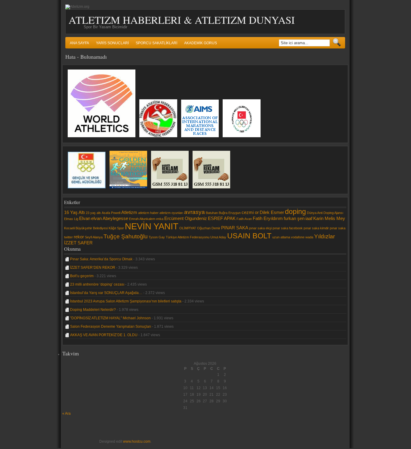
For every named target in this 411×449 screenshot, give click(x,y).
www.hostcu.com (136, 441)
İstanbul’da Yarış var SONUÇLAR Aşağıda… (106, 293)
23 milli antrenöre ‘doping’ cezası (97, 284)
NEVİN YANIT (151, 226)
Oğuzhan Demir (208, 228)
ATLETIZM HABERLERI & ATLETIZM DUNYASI (182, 20)
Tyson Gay (157, 237)
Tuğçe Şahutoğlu (126, 236)
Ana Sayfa (79, 43)
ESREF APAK (222, 218)
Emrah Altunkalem (142, 219)
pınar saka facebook (288, 228)
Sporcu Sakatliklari (156, 43)
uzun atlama (281, 237)
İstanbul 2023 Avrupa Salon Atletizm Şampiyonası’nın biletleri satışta (125, 301)
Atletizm (129, 212)
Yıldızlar (324, 236)
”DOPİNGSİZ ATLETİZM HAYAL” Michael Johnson (110, 318)
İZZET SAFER (78, 242)
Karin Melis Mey (329, 218)
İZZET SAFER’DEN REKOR (92, 267)
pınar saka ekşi (260, 228)
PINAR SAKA (234, 227)
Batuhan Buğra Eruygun (223, 213)
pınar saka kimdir (316, 228)
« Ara (66, 413)
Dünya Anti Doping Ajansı (325, 213)
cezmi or (250, 212)
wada (309, 237)
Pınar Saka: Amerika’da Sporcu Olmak (101, 259)
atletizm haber (148, 213)
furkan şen (294, 218)
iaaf (308, 218)
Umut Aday (218, 237)
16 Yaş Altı (74, 212)
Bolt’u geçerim (82, 276)
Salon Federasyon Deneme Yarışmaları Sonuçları (110, 326)
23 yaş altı (93, 213)
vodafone (297, 237)
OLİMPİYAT (187, 228)
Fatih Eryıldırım (268, 218)
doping (295, 211)
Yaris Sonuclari (112, 43)
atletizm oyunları (171, 213)
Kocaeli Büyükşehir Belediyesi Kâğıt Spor (94, 228)
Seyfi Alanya (94, 237)
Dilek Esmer (272, 212)
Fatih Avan (244, 219)
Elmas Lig (71, 219)
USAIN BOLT (249, 235)
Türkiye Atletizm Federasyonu (187, 237)
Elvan (84, 218)
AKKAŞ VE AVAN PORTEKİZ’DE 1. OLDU (104, 335)
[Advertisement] (80, 429)
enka (159, 219)
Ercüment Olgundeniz (185, 218)
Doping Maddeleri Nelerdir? (93, 310)
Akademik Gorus (200, 43)
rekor (79, 236)
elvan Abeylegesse (109, 218)
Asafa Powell (111, 213)
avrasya (194, 212)
